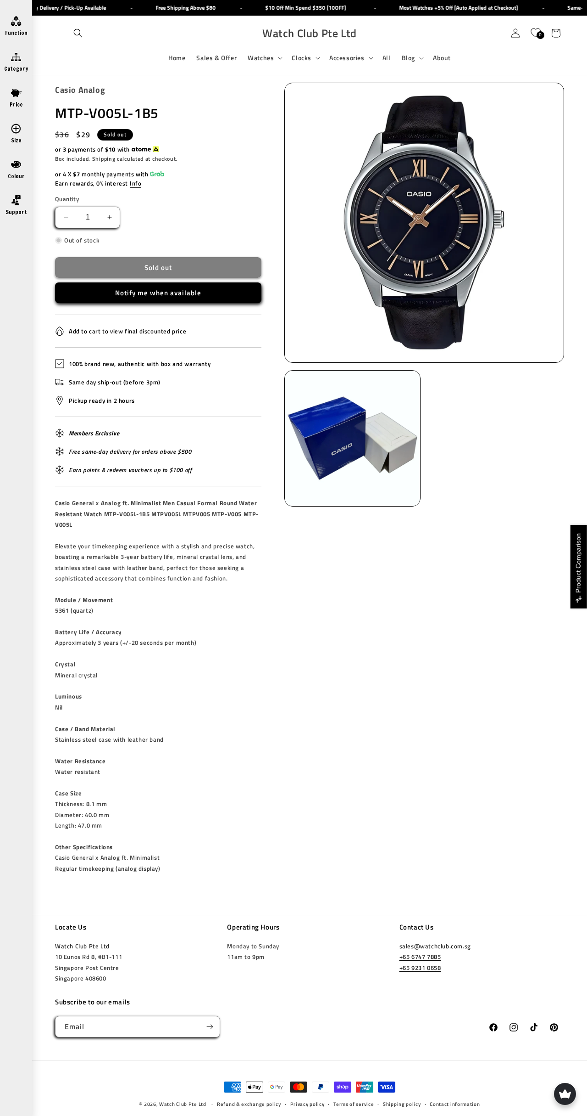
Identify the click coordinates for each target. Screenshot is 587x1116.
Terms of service (353, 1103)
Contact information (455, 1103)
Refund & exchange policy (249, 1103)
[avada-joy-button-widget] (565, 1094)
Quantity (67, 199)
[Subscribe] (209, 1026)
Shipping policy (402, 1103)
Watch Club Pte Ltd (82, 946)
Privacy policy (307, 1103)
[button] (78, 33)
